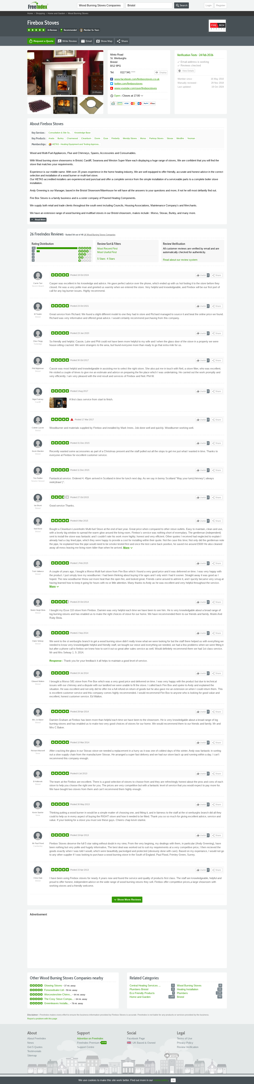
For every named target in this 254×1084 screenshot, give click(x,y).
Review (67, 41)
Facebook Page (136, 1038)
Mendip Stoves (130, 138)
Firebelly (115, 138)
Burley (61, 138)
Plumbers (182, 993)
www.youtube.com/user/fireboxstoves (135, 88)
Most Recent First (107, 248)
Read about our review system (180, 259)
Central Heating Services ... (145, 985)
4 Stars (111, 258)
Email (86, 41)
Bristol (180, 996)
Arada (51, 138)
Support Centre (85, 1047)
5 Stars (101, 258)
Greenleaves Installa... (56, 1003)
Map (104, 41)
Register (220, 5)
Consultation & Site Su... (60, 133)
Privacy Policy (185, 1042)
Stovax (170, 138)
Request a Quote (41, 41)
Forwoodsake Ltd (54, 989)
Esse (106, 138)
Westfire (180, 138)
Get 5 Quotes (35, 1047)
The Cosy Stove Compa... (59, 998)
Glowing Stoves (53, 985)
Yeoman (191, 138)
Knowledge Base (82, 133)
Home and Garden (56, 13)
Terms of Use (184, 1038)
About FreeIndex (36, 1038)
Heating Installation (187, 989)
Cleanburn (86, 138)
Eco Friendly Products (142, 993)
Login (209, 5)
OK (173, 1080)
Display (161, 72)
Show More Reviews (127, 900)
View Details (186, 70)
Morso (143, 138)
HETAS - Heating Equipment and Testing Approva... (76, 144)
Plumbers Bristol (139, 989)
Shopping (40, 13)
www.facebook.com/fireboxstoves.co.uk (136, 79)
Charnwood (72, 138)
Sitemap (32, 1055)
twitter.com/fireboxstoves (128, 83)
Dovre (97, 138)
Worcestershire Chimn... (58, 994)
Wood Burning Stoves (78, 13)
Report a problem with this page (42, 1018)
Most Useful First (107, 252)
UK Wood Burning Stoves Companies (99, 234)
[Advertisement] (127, 941)
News (30, 1042)
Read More (38, 219)
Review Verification (187, 1047)
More (128, 547)
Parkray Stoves (156, 138)
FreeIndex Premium (88, 1042)
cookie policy (160, 1080)
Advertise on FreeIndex (90, 1038)
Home (30, 13)
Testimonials (34, 1051)
